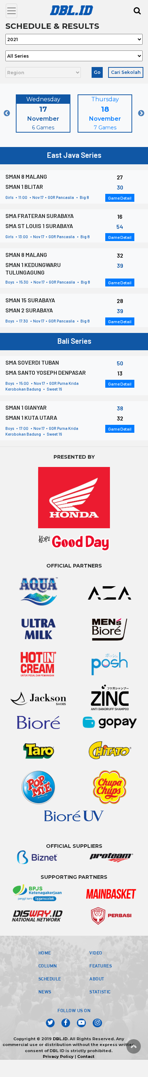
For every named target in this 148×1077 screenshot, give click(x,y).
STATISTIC (100, 991)
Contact (85, 1056)
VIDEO (95, 953)
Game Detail (119, 197)
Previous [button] (6, 113)
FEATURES (100, 966)
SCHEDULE (49, 979)
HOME (44, 953)
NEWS (44, 991)
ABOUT (97, 979)
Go (97, 72)
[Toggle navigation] (11, 11)
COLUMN (47, 966)
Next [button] (141, 113)
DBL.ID (60, 1038)
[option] (43, 113)
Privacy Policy (58, 1056)
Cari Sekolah (125, 72)
